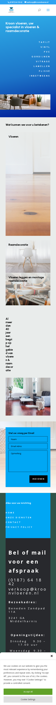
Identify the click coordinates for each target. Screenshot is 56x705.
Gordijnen (41, 56)
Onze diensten (19, 517)
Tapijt (44, 42)
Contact (13, 522)
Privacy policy (19, 527)
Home (10, 513)
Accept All (28, 691)
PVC (47, 52)
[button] (51, 656)
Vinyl (45, 47)
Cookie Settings (28, 699)
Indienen (38, 479)
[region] (28, 682)
